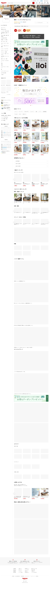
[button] (46, 1)
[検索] (33, 3)
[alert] (31, 26)
